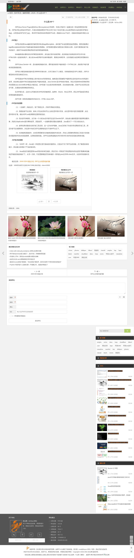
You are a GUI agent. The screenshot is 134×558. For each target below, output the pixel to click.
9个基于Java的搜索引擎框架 (116, 398)
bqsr (120, 250)
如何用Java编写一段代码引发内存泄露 (119, 380)
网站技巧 (79, 7)
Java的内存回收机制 (114, 486)
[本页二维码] (131, 551)
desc (91, 254)
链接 (124, 1)
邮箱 (12, 302)
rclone (70, 250)
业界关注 (63, 7)
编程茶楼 (26, 13)
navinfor (76, 254)
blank (70, 254)
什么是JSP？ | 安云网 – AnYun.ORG (111, 22)
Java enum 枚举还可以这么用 (117, 415)
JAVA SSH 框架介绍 (27, 161)
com (69, 257)
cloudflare (84, 254)
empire (110, 250)
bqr (115, 250)
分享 (56, 201)
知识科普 (103, 7)
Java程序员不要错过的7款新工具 (118, 442)
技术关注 (71, 7)
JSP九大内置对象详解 (42, 161)
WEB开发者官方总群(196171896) (24, 165)
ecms (101, 254)
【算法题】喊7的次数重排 (75, 238)
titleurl (90, 250)
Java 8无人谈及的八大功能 (116, 424)
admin (103, 20)
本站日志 (119, 7)
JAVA (33, 13)
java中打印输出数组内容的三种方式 (119, 477)
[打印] (63, 17)
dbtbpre (83, 250)
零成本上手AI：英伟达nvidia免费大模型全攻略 (24, 256)
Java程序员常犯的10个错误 (116, 389)
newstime (119, 254)
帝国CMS (76, 257)
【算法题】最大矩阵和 (104, 238)
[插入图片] (123, 297)
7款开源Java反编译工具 (115, 371)
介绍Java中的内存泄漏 (115, 451)
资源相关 (95, 7)
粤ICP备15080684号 (97, 555)
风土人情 (87, 7)
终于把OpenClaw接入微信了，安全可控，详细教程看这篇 (27, 253)
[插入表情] (119, 297)
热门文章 (113, 1)
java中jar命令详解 (113, 433)
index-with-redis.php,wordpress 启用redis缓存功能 (25, 251)
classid (103, 250)
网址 (11, 307)
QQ (11, 311)
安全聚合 (111, 7)
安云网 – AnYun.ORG (19, 7)
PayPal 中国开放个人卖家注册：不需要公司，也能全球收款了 (29, 264)
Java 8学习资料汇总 (114, 407)
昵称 (12, 297)
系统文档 (84, 257)
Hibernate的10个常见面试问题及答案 (119, 504)
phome (77, 250)
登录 (19, 1)
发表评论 (70, 17)
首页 (56, 7)
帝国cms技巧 (110, 254)
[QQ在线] (22, 535)
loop (96, 254)
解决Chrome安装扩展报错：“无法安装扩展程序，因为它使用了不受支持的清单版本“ (35, 262)
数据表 (96, 250)
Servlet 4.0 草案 (113, 468)
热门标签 (119, 1)
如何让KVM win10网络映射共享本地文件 (22, 259)
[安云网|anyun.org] (106, 555)
